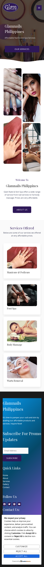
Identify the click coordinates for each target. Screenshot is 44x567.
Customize (22, 546)
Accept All (22, 556)
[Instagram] (14, 504)
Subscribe (12, 458)
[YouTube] (19, 504)
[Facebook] (4, 504)
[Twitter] (9, 504)
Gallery (6, 484)
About (5, 478)
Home (5, 475)
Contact (6, 487)
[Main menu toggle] (39, 7)
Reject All (21, 551)
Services (6, 481)
